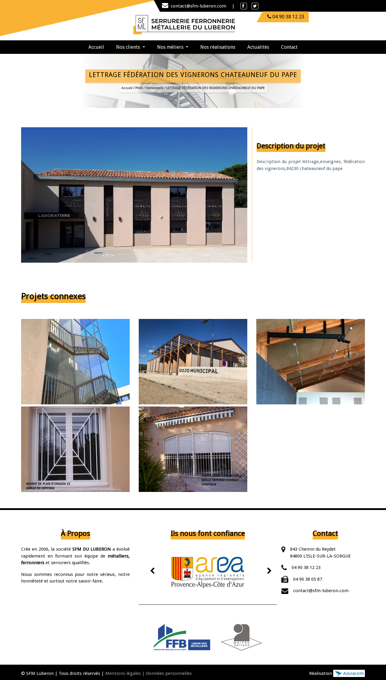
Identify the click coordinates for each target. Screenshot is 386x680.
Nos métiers (171, 47)
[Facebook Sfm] (243, 6)
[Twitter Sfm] (255, 6)
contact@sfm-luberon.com (199, 6)
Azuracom (353, 673)
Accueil (99, 47)
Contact (289, 47)
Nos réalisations (217, 47)
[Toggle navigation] (244, 24)
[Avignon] (208, 572)
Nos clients (128, 47)
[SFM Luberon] (184, 24)
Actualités (258, 47)
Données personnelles (169, 673)
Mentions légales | (125, 673)
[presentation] (153, 571)
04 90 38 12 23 (306, 567)
